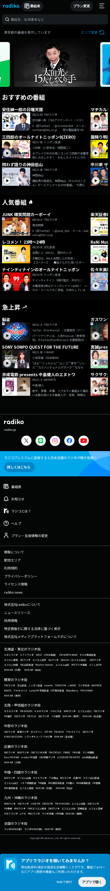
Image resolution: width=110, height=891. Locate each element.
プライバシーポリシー (20, 576)
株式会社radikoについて (22, 604)
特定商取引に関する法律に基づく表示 (32, 628)
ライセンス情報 (15, 584)
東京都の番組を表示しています (27, 32)
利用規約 (10, 568)
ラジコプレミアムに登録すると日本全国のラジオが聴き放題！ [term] (50, 457)
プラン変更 (81, 6)
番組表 (35, 6)
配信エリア (12, 560)
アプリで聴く (92, 882)
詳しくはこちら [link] (18, 467)
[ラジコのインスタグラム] (55, 441)
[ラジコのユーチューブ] (84, 441)
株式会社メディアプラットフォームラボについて (40, 636)
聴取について (14, 551)
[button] (93, 32)
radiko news (13, 592)
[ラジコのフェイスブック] (69, 441)
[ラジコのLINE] (41, 441)
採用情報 (10, 620)
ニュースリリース (17, 612)
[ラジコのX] (26, 441)
